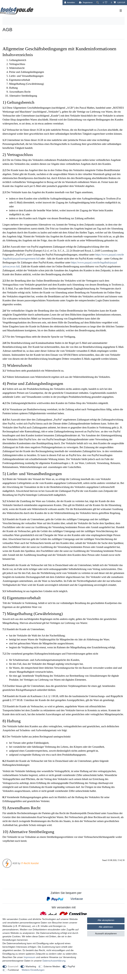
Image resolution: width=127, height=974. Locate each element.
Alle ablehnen (106, 927)
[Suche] (97, 2)
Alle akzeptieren (106, 920)
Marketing (31, 966)
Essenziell (13, 966)
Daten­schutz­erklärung (53, 960)
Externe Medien (52, 966)
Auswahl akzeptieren (106, 933)
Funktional (13, 970)
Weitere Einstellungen (33, 970)
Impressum (29, 957)
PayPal (71, 966)
